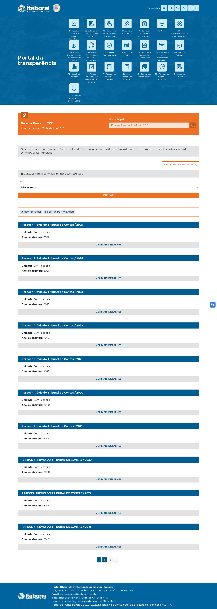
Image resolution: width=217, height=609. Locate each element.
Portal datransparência (37, 60)
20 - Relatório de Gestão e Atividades (162, 76)
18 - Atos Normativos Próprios (127, 76)
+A (177, 8)
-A (190, 8)
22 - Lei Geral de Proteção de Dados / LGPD (74, 98)
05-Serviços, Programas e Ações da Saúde (144, 33)
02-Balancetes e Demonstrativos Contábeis (91, 33)
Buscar (108, 195)
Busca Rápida (117, 119)
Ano (20, 181)
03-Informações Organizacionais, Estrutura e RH (109, 33)
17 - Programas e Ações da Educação (109, 76)
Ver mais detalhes (108, 244)
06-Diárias (161, 31)
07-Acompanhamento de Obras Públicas (179, 33)
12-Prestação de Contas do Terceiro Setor (144, 55)
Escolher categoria (178, 164)
